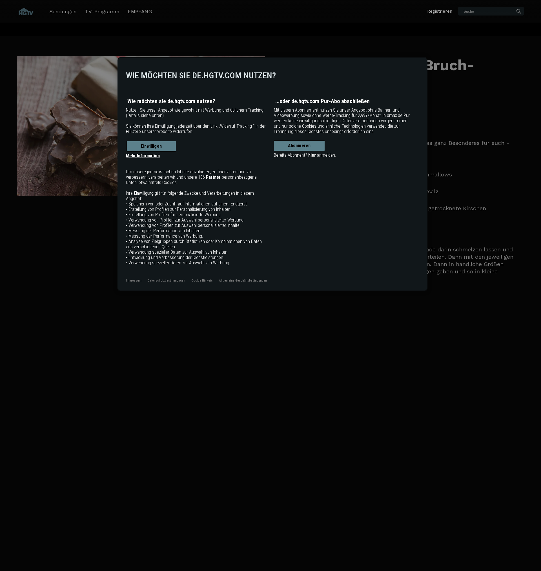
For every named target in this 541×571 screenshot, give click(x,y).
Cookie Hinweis (202, 280)
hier (312, 155)
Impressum (133, 280)
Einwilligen (151, 146)
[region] (272, 174)
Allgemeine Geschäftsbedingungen (243, 280)
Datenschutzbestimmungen (166, 280)
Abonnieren (299, 145)
